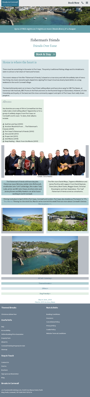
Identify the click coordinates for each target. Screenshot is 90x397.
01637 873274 (27, 392)
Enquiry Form (6, 338)
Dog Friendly (45, 294)
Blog (3, 378)
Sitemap (4, 349)
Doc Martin (8, 201)
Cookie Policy (51, 330)
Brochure (4, 370)
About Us (4, 342)
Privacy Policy (51, 326)
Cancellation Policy (53, 322)
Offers (44, 288)
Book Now (73, 2)
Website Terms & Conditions (56, 333)
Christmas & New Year (9, 314)
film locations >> (44, 204)
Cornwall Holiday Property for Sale (13, 346)
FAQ (2, 327)
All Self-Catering (44, 278)
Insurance (49, 318)
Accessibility (5, 330)
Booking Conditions (53, 314)
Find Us (3, 366)
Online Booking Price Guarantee (12, 334)
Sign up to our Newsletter (10, 374)
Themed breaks (45, 283)
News (53, 302)
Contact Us (5, 362)
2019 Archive (45, 302)
